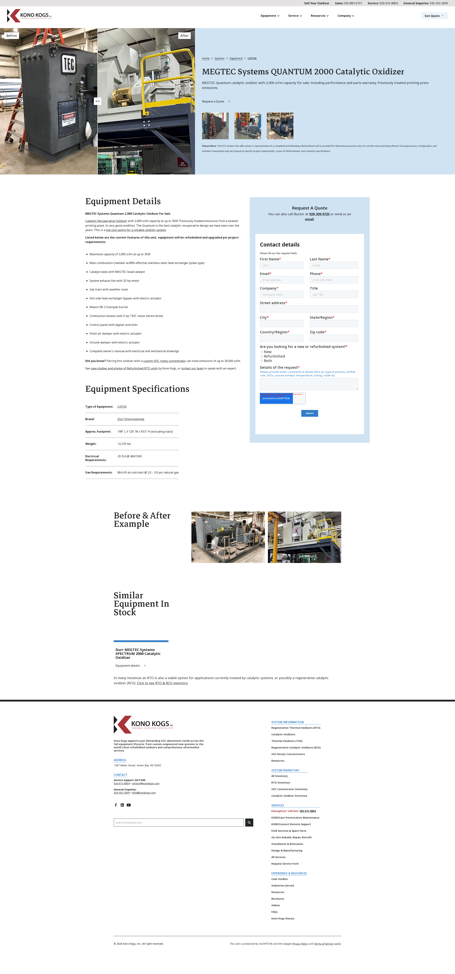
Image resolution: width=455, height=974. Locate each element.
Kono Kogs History (282, 918)
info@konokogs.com (144, 792)
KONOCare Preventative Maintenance (295, 817)
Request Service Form (285, 863)
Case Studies (279, 879)
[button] (270, 15)
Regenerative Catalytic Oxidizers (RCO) (296, 747)
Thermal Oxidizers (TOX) (286, 741)
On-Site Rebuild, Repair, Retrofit (291, 837)
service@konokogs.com (145, 783)
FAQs (274, 912)
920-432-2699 (425, 3)
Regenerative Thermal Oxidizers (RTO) (295, 727)
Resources (277, 760)
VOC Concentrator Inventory (289, 789)
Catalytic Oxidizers (283, 734)
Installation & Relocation (287, 844)
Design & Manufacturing (286, 850)
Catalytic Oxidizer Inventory (289, 795)
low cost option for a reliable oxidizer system (136, 230)
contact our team (192, 368)
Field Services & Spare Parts (288, 830)
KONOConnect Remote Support (291, 824)
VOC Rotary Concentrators (288, 754)
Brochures (277, 898)
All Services (278, 857)
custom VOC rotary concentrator (164, 361)
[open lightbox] (215, 126)
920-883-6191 (348, 3)
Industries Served (282, 885)
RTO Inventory (280, 782)
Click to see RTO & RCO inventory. (162, 683)
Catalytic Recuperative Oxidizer (106, 221)
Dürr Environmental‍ (130, 419)
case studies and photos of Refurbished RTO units (124, 368)
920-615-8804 (383, 3)
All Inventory (279, 776)
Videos (275, 905)
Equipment (236, 58)
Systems (219, 58)
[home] (50, 15)
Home (206, 58)
